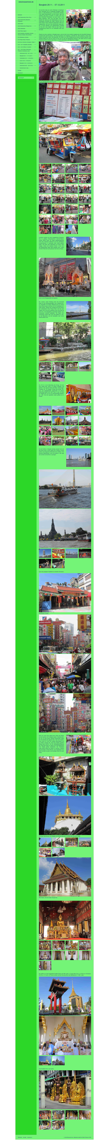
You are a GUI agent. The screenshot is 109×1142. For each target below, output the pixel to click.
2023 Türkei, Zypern (22, 31)
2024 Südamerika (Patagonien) (25, 26)
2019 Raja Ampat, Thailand (24, 39)
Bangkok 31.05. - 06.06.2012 (26, 63)
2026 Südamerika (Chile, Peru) (24, 17)
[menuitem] (26, 15)
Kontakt (19, 70)
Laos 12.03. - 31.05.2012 (25, 60)
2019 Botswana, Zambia (23, 37)
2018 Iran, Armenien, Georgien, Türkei (26, 42)
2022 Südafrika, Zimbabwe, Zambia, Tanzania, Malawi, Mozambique (26, 34)
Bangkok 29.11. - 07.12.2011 (26, 55)
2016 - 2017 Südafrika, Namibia (25, 44)
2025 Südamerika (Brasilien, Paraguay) (24, 20)
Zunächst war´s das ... (24, 68)
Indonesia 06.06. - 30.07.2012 (26, 65)
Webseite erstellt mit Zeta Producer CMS (82, 1137)
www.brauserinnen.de (26, 2)
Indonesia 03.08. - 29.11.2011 (26, 53)
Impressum (20, 72)
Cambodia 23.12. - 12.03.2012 (26, 58)
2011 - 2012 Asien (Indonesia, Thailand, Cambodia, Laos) (24, 50)
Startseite (20, 14)
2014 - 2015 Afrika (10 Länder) (24, 47)
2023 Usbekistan (21, 28)
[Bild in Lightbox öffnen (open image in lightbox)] (78, 18)
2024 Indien (20, 23)
